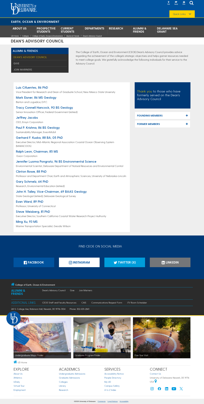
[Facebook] (159, 389)
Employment (20, 390)
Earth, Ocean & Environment (35, 21)
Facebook (35, 262)
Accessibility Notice (114, 373)
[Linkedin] (166, 389)
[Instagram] (152, 389)
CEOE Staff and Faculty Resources (59, 302)
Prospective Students (46, 30)
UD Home (15, 36)
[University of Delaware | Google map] (156, 381)
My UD (107, 381)
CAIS (83, 302)
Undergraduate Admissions (72, 373)
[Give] (183, 3)
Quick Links (179, 14)
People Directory (112, 377)
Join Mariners (23, 69)
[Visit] (168, 3)
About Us (19, 28)
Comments (102, 401)
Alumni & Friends (139, 30)
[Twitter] (181, 389)
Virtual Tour (19, 385)
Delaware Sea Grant (167, 30)
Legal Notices (113, 401)
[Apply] (176, 3)
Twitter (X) (126, 262)
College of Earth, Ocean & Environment (48, 36)
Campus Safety (112, 385)
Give (16, 63)
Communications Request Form (106, 302)
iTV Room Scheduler (137, 302)
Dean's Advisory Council (92, 36)
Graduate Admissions (69, 377)
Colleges (25, 36)
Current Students (67, 30)
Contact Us (155, 373)
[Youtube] (174, 389)
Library (62, 385)
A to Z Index (110, 390)
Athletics (18, 377)
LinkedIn (172, 262)
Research (116, 28)
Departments (94, 28)
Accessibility (124, 401)
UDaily (17, 381)
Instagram (81, 262)
